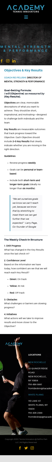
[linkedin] (14, 61)
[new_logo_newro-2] (26, 5)
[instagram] (7, 61)
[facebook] (1, 61)
